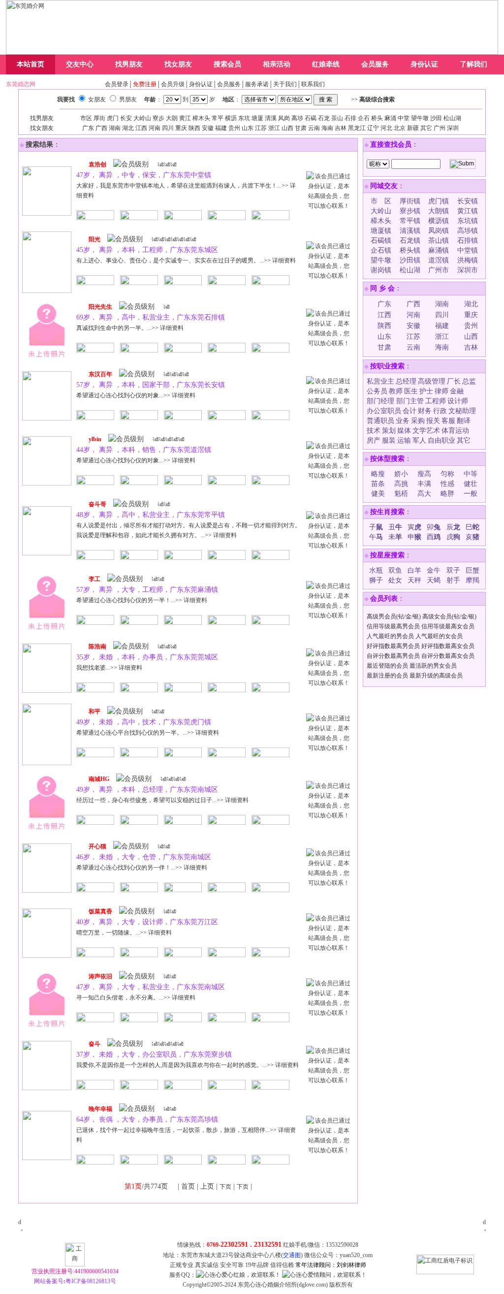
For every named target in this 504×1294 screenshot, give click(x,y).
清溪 (271, 118)
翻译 (464, 420)
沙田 (436, 118)
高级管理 (431, 381)
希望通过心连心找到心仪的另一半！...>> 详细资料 (141, 600)
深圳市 (467, 270)
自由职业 (441, 440)
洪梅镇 (467, 260)
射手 (453, 580)
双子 (453, 570)
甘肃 (301, 128)
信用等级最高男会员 (393, 626)
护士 (426, 391)
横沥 (231, 118)
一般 (470, 493)
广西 (101, 128)
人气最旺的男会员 (390, 636)
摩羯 (472, 580)
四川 (168, 128)
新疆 (413, 128)
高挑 (401, 483)
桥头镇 (410, 250)
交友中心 (80, 64)
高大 (424, 493)
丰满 (424, 483)
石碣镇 (381, 240)
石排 (350, 118)
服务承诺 (257, 84)
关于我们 (285, 84)
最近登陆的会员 (387, 665)
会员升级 (173, 84)
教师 (396, 391)
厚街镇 (410, 201)
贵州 (234, 128)
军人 (419, 440)
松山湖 (452, 118)
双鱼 (395, 570)
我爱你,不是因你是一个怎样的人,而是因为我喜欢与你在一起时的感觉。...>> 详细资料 (187, 1065)
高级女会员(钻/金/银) (449, 616)
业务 (403, 420)
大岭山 (142, 118)
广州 (439, 128)
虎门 (113, 118)
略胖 (447, 493)
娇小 (401, 474)
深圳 (453, 128)
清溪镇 (410, 230)
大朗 (172, 118)
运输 (404, 440)
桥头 (377, 118)
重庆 (181, 128)
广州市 (438, 270)
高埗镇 (467, 230)
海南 (327, 128)
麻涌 (390, 118)
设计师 (457, 401)
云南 (314, 128)
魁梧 (401, 493)
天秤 (414, 580)
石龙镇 (410, 240)
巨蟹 (472, 570)
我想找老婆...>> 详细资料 (109, 667)
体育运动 (455, 430)
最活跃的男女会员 (433, 665)
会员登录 (116, 84)
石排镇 (467, 240)
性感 (447, 483)
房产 (373, 440)
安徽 (208, 128)
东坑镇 (467, 221)
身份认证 (424, 64)
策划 (389, 430)
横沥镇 (438, 221)
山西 (287, 128)
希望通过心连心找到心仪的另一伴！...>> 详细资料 (141, 867)
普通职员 (380, 420)
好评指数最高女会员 (447, 646)
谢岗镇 (381, 270)
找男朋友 (129, 64)
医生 (411, 391)
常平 (217, 118)
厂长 (454, 381)
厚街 (99, 118)
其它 (426, 128)
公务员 (377, 391)
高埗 (297, 118)
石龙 (324, 118)
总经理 (406, 381)
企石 (364, 118)
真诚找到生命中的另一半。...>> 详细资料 (130, 327)
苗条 (378, 483)
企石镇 (381, 250)
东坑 (244, 118)
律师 (441, 391)
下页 (225, 1186)
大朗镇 (438, 211)
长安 (126, 118)
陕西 (194, 128)
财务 (425, 411)
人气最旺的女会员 (439, 636)
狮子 (376, 580)
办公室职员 (384, 411)
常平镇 (410, 221)
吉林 (340, 128)
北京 (400, 128)
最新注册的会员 (387, 675)
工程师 (435, 401)
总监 (469, 381)
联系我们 (313, 84)
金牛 (434, 570)
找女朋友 (178, 64)
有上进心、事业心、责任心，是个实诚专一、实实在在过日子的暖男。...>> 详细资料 (186, 260)
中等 (470, 474)
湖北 (128, 128)
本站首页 (30, 64)
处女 (395, 580)
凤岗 (284, 118)
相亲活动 (276, 64)
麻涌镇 (438, 250)
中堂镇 (467, 250)
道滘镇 (438, 260)
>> (373, 99)
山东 (247, 128)
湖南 (115, 128)
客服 (448, 420)
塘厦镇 (381, 230)
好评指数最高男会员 (393, 646)
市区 (86, 118)
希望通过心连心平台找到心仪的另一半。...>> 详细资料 (147, 732)
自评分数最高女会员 (447, 655)
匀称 (447, 474)
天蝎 (434, 580)
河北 (386, 128)
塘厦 (257, 118)
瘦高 (424, 474)
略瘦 (378, 474)
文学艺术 (426, 430)
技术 (373, 430)
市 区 (381, 201)
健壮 (470, 483)
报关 (433, 420)
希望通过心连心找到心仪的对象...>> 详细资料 (135, 395)
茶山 (337, 118)
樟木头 (201, 118)
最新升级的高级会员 (436, 675)
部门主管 (410, 401)
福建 (221, 128)
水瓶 (376, 570)
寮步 (158, 118)
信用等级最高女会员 (447, 626)
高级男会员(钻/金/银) (394, 616)
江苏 (261, 128)
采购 (418, 420)
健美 (378, 493)
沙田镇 (410, 260)
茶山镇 (438, 240)
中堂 (404, 118)
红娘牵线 (326, 64)
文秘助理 (462, 411)
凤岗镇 (438, 230)
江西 (141, 128)
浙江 (274, 128)
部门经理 (381, 401)
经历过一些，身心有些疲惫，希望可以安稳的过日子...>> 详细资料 (162, 800)
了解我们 (473, 64)
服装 (389, 440)
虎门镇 (438, 201)
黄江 (185, 118)
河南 (154, 128)
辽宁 (373, 128)
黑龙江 (357, 128)
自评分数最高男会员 (393, 655)
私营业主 (380, 381)
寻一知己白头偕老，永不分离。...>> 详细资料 (135, 997)
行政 (440, 411)
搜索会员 (227, 64)
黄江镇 (467, 211)
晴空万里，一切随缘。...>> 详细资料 (124, 932)
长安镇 (467, 201)
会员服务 (375, 64)
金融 (457, 391)
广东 (88, 128)
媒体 (404, 430)
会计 (409, 411)
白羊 (414, 570)
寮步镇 (410, 211)
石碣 (310, 118)
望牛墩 (420, 118)
